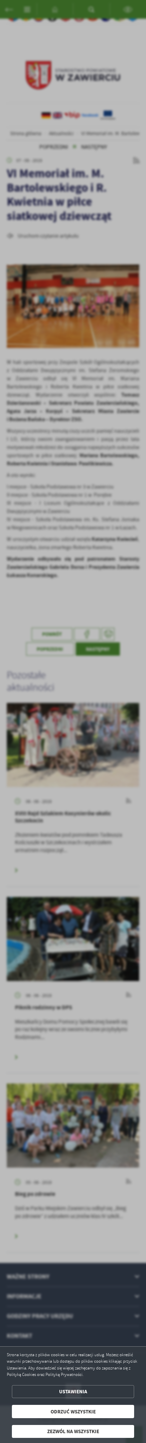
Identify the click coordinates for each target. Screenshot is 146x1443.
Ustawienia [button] (73, 1391)
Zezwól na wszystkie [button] (73, 1431)
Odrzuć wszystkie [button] (73, 1411)
